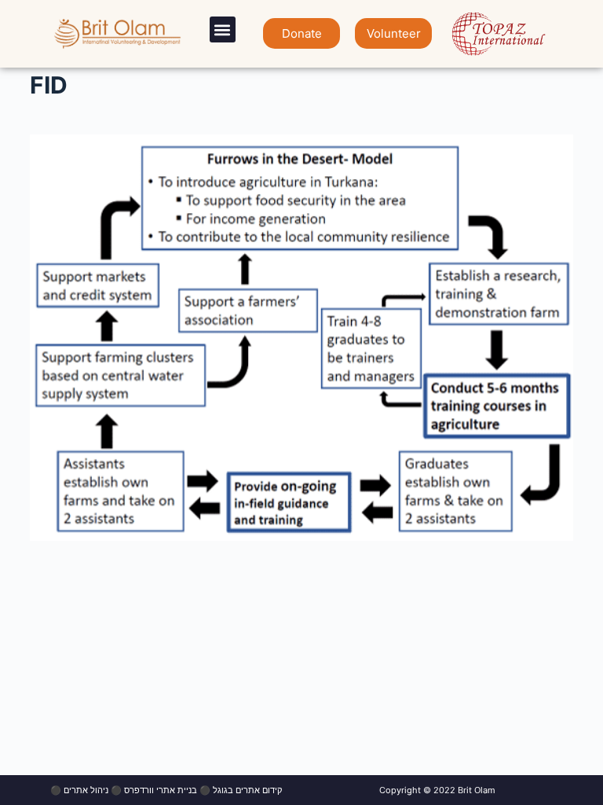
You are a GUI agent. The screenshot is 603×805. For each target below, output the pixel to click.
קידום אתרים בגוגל (247, 790)
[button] (223, 29)
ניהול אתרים (86, 790)
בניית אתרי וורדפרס (160, 790)
